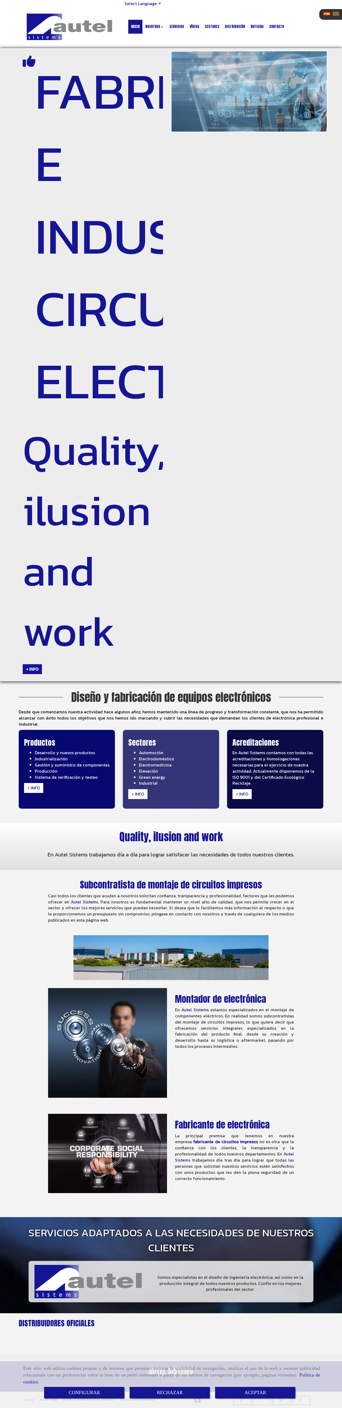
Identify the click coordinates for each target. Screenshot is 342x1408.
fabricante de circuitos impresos (225, 1141)
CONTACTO (276, 26)
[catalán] (337, 14)
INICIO (135, 26)
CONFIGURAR (84, 1392)
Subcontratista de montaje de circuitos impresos (171, 884)
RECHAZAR (170, 1392)
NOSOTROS (153, 26)
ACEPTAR (255, 1392)
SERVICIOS (176, 26)
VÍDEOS (194, 26)
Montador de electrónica (220, 999)
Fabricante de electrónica (222, 1124)
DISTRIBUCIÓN (235, 26)
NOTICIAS (257, 26)
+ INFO (32, 669)
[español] (328, 14)
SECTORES (212, 26)
